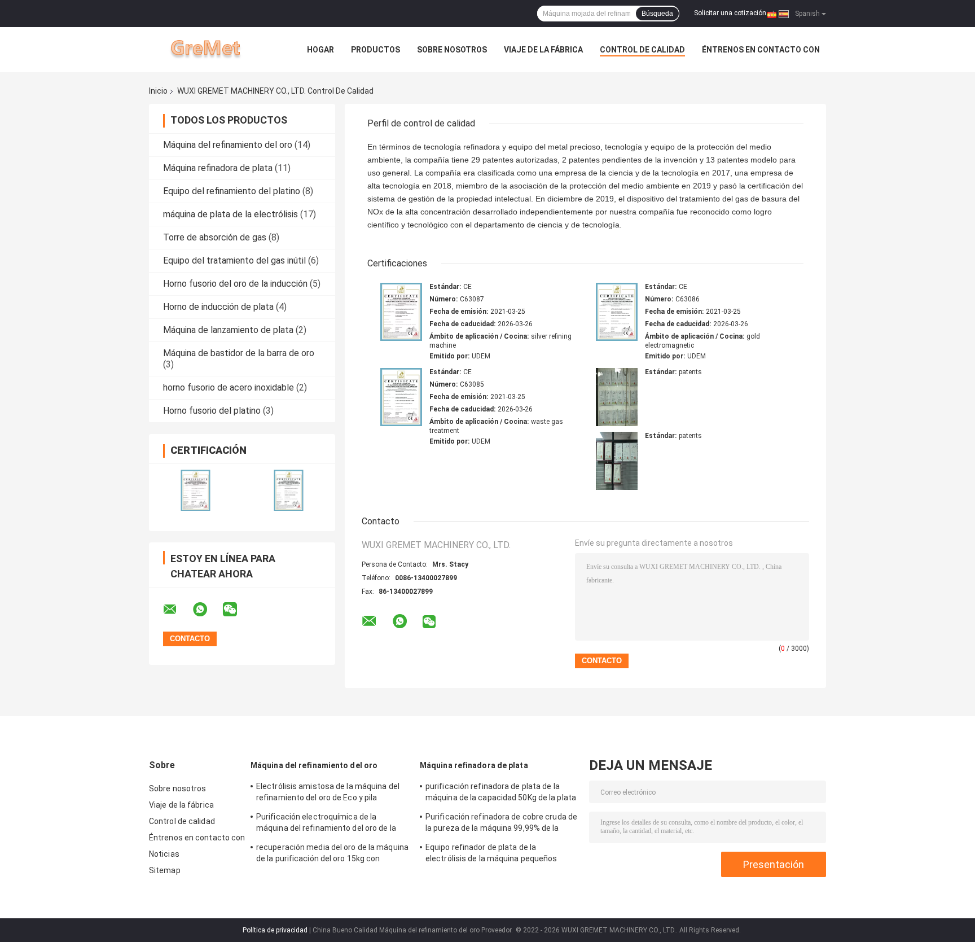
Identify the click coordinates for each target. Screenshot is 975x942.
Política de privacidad (275, 930)
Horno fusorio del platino (212, 410)
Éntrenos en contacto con (761, 49)
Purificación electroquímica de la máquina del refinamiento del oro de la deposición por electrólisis (326, 824)
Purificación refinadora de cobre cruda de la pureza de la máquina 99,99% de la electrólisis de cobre (501, 824)
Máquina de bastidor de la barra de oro (238, 353)
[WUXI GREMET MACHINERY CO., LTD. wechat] (237, 609)
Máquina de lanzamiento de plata (228, 330)
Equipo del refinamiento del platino (231, 191)
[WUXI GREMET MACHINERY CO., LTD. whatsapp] (207, 609)
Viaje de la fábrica (543, 49)
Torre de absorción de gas (214, 237)
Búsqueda (657, 13)
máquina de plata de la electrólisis (230, 214)
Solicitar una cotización (730, 13)
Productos (375, 49)
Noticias (164, 853)
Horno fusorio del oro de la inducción (235, 283)
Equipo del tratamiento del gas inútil (234, 260)
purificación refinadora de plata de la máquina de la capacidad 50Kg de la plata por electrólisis (500, 793)
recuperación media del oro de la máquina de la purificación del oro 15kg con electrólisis (332, 854)
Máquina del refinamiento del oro (227, 144)
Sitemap (165, 870)
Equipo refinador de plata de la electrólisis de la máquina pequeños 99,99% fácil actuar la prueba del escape (499, 854)
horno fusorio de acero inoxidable (228, 387)
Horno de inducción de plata (218, 306)
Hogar (320, 49)
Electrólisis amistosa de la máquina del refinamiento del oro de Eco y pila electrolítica (327, 793)
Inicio (158, 90)
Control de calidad (642, 49)
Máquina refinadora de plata (218, 168)
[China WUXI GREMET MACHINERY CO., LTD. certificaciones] (195, 490)
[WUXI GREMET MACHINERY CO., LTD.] (211, 50)
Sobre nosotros (452, 49)
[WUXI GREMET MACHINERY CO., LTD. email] (177, 609)
